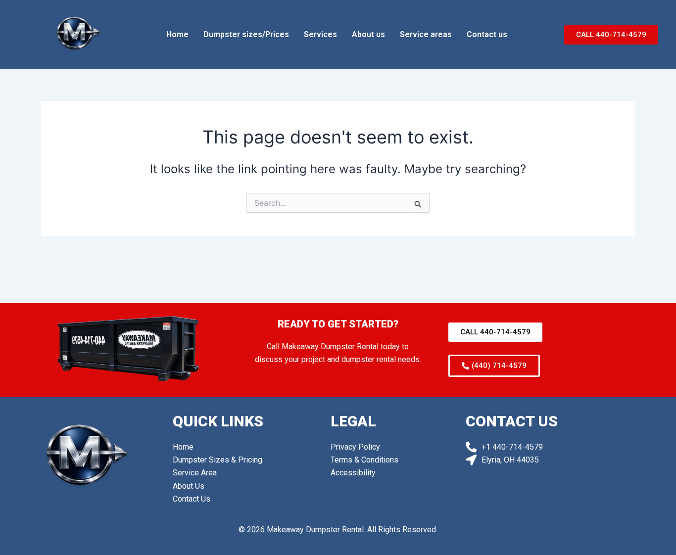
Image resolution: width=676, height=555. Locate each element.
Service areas (426, 34)
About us (368, 34)
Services (320, 34)
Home (177, 34)
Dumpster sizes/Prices (246, 34)
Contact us (487, 34)
